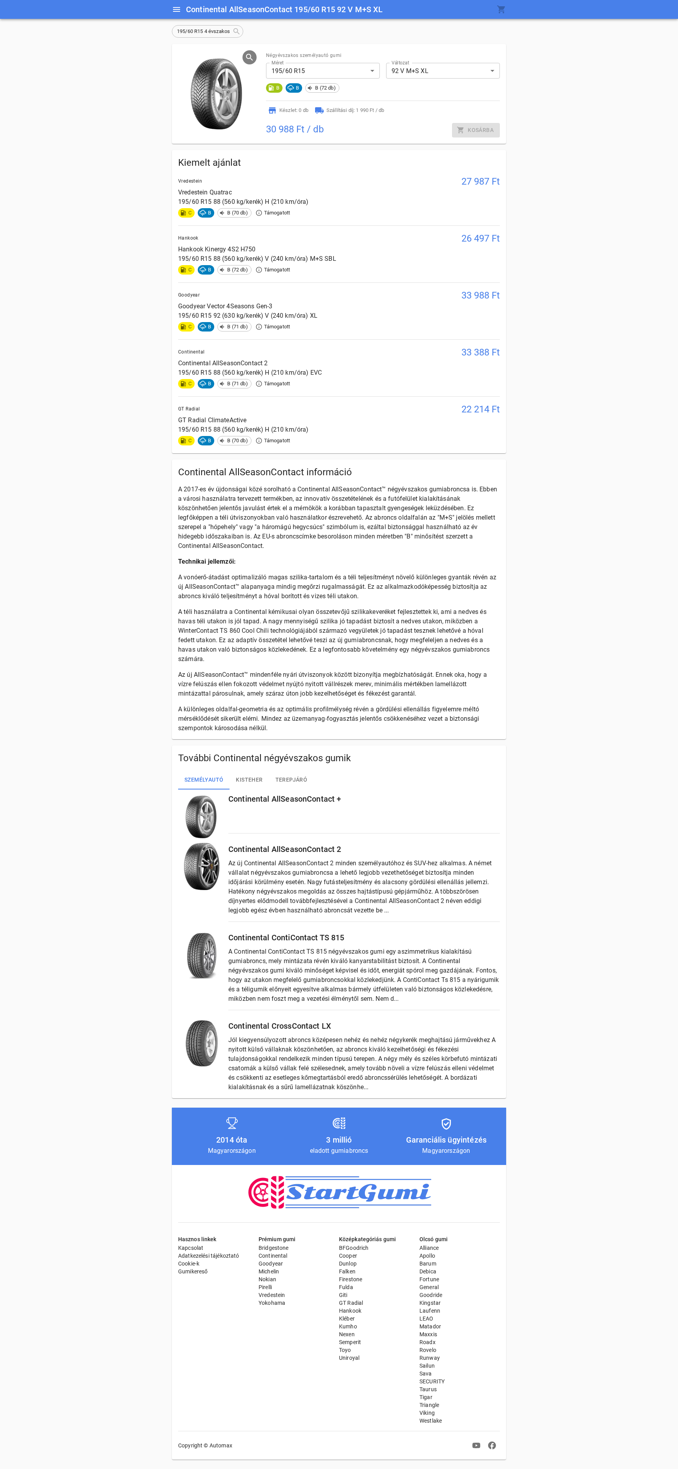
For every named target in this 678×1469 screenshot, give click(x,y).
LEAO (426, 1318)
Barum (427, 1263)
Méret (278, 63)
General (429, 1287)
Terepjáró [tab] (291, 780)
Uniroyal (349, 1358)
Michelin (269, 1271)
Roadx (427, 1342)
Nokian (267, 1279)
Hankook (350, 1311)
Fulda (346, 1287)
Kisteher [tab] (249, 780)
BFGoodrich (354, 1248)
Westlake (430, 1421)
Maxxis (428, 1334)
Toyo (345, 1350)
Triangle (429, 1405)
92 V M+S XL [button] (410, 71)
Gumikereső (193, 1271)
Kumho (348, 1326)
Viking (427, 1413)
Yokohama (272, 1303)
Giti (343, 1295)
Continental (273, 1256)
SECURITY (432, 1381)
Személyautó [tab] (203, 780)
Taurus (428, 1389)
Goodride (430, 1295)
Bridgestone (274, 1248)
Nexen (347, 1334)
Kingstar (430, 1303)
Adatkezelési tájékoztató (208, 1256)
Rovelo (427, 1350)
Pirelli (265, 1287)
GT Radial (351, 1303)
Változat (400, 63)
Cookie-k (188, 1263)
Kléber (347, 1318)
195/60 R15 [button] (288, 71)
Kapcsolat (190, 1248)
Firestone (350, 1279)
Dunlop (348, 1263)
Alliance (429, 1248)
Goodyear (271, 1263)
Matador (430, 1326)
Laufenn (429, 1311)
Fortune (429, 1279)
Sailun (427, 1366)
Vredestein (272, 1295)
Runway (429, 1358)
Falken (347, 1271)
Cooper (348, 1256)
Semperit (350, 1342)
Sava (425, 1373)
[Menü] (176, 9)
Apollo (427, 1256)
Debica (427, 1271)
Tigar (425, 1397)
